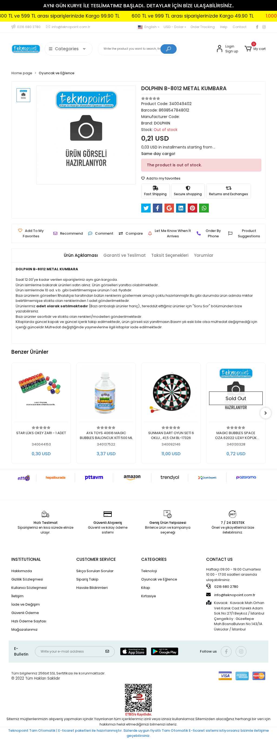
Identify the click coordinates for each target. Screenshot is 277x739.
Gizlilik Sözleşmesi (27, 579)
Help (223, 27)
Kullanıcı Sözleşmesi (29, 587)
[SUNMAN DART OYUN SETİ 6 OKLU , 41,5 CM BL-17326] (106, 394)
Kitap (145, 587)
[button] (255, 48)
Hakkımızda (21, 570)
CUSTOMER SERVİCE (96, 559)
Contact (239, 27)
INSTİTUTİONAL (26, 559)
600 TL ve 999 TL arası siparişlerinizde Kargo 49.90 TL (179, 16)
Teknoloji (149, 570)
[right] (266, 413)
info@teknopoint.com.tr (234, 595)
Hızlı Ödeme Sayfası (28, 621)
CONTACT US (219, 559)
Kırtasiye (148, 596)
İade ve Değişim (25, 604)
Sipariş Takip (87, 579)
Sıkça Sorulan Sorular (95, 570)
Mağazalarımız (24, 629)
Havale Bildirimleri (92, 587)
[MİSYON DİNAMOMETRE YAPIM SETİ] (236, 394)
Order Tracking (202, 27)
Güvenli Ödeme (25, 612)
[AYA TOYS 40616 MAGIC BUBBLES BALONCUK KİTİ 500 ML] (41, 394)
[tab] (81, 255)
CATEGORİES (154, 559)
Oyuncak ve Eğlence (159, 579)
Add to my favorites (163, 178)
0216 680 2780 (225, 586)
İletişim (17, 596)
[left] (11, 413)
